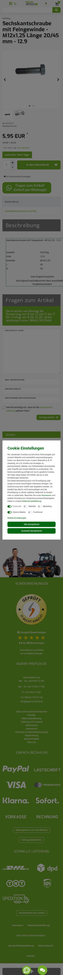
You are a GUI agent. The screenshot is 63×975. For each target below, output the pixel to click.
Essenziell (17, 506)
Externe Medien (19, 512)
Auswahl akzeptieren (31, 531)
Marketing (47, 506)
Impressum (46, 495)
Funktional (37, 512)
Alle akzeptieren (31, 524)
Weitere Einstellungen (16, 518)
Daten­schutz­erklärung (31, 501)
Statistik (32, 506)
